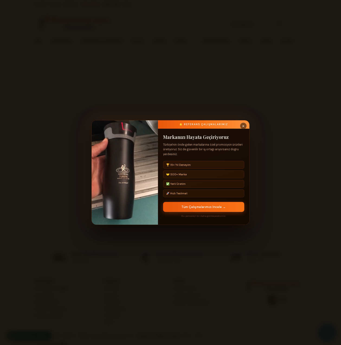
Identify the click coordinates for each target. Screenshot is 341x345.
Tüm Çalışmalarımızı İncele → (203, 207)
